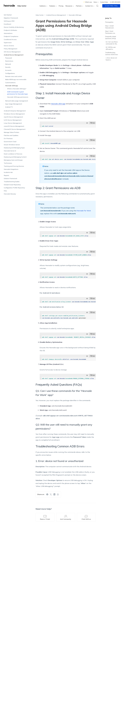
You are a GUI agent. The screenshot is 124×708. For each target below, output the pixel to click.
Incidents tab (8, 172)
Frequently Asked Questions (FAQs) (110, 37)
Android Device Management (13, 55)
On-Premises (8, 138)
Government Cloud (10, 141)
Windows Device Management (14, 114)
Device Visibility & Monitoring (14, 27)
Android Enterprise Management (15, 111)
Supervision (8, 42)
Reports (6, 175)
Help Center (22, 6)
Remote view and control (13, 76)
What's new (88, 2)
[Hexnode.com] (9, 5)
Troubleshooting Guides (12, 181)
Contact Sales (104, 2)
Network (8, 64)
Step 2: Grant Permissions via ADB (110, 32)
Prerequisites (109, 22)
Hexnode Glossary (10, 194)
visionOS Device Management (14, 126)
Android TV (9, 107)
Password (8, 58)
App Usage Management (13, 104)
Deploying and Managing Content (15, 157)
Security (8, 67)
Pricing (61, 6)
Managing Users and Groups (13, 160)
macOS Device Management (13, 117)
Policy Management (10, 49)
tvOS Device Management (13, 120)
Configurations (10, 73)
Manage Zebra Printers (11, 132)
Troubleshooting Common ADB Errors (111, 53)
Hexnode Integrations (11, 169)
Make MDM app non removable (15, 79)
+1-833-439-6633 (115, 2)
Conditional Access (10, 39)
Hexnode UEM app (11, 86)
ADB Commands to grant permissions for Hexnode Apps (17, 93)
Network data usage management (16, 101)
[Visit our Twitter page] (50, 494)
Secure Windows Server (12, 145)
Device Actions (9, 46)
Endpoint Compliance (11, 36)
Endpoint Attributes (10, 30)
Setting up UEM (9, 21)
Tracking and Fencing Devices (14, 166)
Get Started (7, 15)
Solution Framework (10, 178)
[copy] (92, 122)
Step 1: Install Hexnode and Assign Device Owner (109, 27)
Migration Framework (11, 18)
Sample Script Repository (12, 185)
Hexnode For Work (84, 211)
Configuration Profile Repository (14, 188)
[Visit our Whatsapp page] (57, 494)
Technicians (8, 163)
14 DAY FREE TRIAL (111, 6)
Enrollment (7, 24)
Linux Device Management (13, 123)
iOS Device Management (12, 52)
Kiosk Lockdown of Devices (13, 154)
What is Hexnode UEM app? (16, 89)
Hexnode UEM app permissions (17, 97)
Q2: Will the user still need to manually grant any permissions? (111, 48)
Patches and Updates (11, 135)
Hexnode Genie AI (10, 151)
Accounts (8, 70)
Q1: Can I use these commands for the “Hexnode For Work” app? (112, 43)
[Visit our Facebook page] (47, 494)
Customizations (10, 82)
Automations (8, 33)
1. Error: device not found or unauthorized (111, 59)
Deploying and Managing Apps (14, 148)
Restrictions (9, 61)
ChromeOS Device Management (14, 129)
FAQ (5, 191)
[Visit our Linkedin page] (54, 494)
